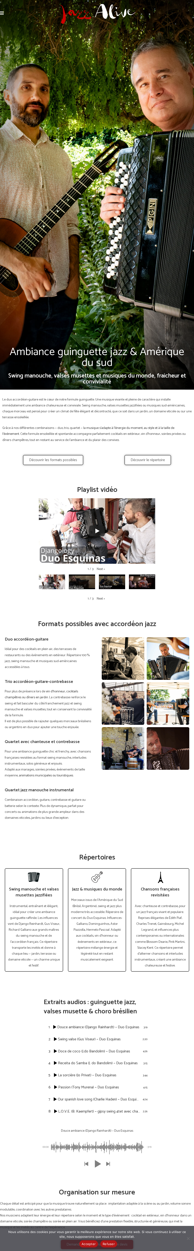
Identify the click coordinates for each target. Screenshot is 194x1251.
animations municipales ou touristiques (46, 775)
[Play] (97, 531)
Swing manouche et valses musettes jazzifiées (34, 892)
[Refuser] (188, 1238)
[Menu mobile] (2, 13)
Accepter (89, 1244)
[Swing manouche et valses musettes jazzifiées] (34, 877)
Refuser (109, 1244)
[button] (100, 569)
